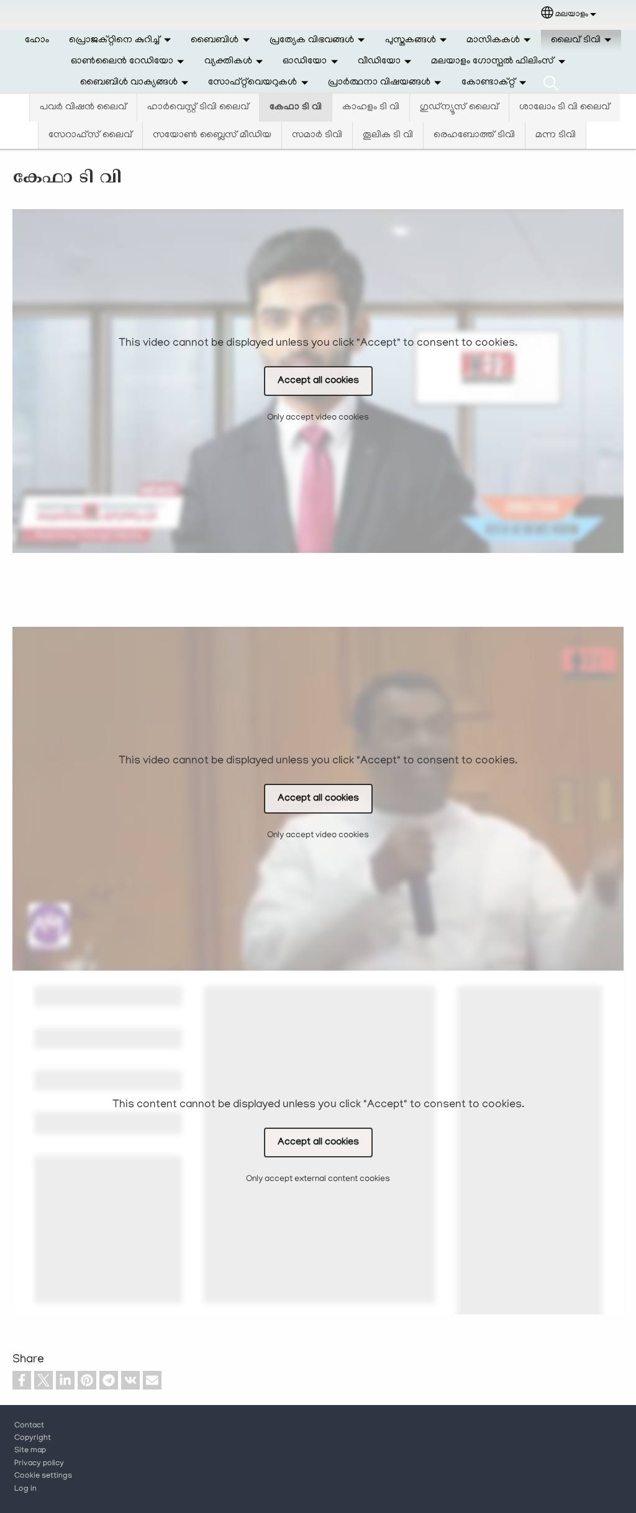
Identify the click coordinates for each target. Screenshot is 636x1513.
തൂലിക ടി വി (388, 135)
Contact (29, 1426)
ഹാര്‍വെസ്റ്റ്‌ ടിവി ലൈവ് (198, 107)
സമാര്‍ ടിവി (317, 135)
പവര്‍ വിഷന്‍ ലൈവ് (83, 107)
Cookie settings (43, 1476)
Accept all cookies (318, 381)
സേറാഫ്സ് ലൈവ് (90, 135)
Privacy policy (39, 1464)
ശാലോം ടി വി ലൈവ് (564, 107)
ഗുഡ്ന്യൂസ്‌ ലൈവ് (459, 107)
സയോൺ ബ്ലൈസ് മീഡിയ (212, 135)
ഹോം (37, 40)
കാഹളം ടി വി (370, 107)
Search (551, 82)
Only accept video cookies (318, 418)
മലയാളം (571, 14)
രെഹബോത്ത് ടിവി (474, 135)
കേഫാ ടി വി (296, 107)
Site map (30, 1451)
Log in (25, 1489)
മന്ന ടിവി (555, 135)
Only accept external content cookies (318, 1179)
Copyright (32, 1438)
